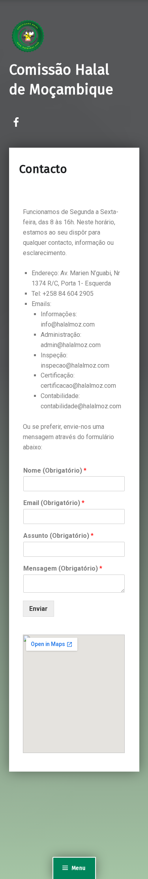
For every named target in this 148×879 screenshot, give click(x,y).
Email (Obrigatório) (53, 503)
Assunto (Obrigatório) (58, 535)
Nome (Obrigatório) (54, 470)
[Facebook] (16, 122)
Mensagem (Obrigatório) (62, 568)
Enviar (38, 608)
